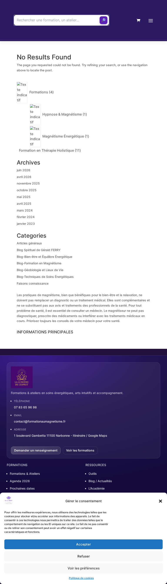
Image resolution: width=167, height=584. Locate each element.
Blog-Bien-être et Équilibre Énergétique (44, 256)
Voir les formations (80, 450)
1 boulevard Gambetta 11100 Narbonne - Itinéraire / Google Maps (60, 435)
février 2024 (26, 217)
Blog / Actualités (100, 481)
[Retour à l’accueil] (83, 377)
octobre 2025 (27, 190)
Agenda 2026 (20, 481)
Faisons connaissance (32, 283)
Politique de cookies (81, 578)
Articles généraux (29, 243)
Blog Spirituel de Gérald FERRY (39, 250)
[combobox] (61, 20)
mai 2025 (23, 197)
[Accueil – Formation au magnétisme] (123, 20)
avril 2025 (24, 203)
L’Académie (97, 488)
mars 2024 (25, 210)
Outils (93, 473)
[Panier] (138, 20)
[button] (160, 501)
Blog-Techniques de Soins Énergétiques (45, 277)
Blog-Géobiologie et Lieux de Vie (40, 270)
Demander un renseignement (35, 450)
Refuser (83, 556)
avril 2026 (24, 177)
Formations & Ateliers (25, 473)
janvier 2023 (26, 223)
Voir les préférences (84, 568)
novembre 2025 (28, 183)
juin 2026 (23, 170)
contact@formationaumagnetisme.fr (39, 421)
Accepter (83, 544)
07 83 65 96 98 (25, 407)
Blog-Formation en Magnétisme (39, 263)
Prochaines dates (22, 488)
